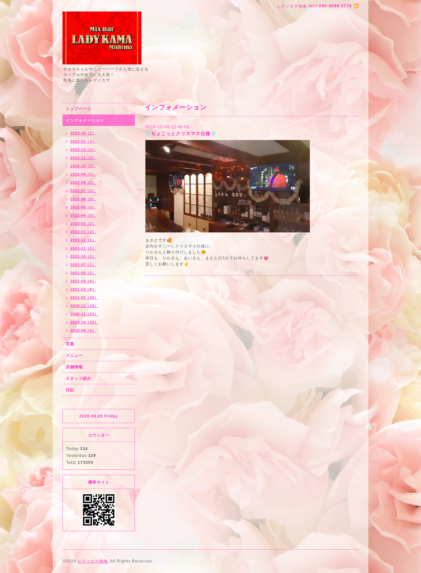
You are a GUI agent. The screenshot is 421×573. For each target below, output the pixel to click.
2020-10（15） (84, 322)
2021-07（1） (83, 265)
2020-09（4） (83, 330)
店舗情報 (74, 367)
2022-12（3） (83, 150)
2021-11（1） (83, 248)
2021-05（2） (83, 273)
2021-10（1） (83, 256)
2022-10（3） (83, 166)
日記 (70, 390)
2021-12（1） (83, 240)
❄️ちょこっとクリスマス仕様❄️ (180, 133)
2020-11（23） (84, 314)
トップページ (78, 109)
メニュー (74, 355)
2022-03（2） (83, 224)
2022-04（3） (83, 215)
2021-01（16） (84, 297)
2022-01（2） (83, 232)
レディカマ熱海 (93, 561)
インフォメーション (85, 120)
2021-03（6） (83, 281)
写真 (70, 344)
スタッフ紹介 (78, 378)
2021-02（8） (83, 289)
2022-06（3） (83, 199)
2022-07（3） (83, 191)
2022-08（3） (83, 182)
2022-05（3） (83, 207)
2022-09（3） (83, 174)
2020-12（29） (84, 306)
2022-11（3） (83, 158)
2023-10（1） (83, 133)
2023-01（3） (83, 141)
